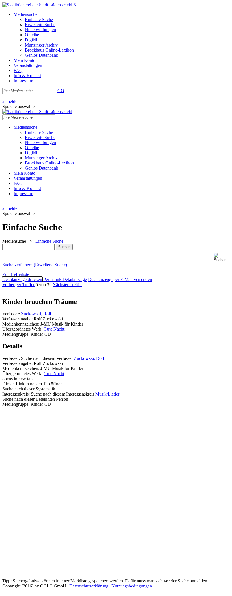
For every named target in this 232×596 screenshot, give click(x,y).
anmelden (11, 101)
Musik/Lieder (107, 394)
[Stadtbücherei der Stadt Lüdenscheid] (37, 4)
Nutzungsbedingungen (131, 586)
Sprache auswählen (19, 106)
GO (60, 90)
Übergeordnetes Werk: (23, 329)
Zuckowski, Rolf (36, 313)
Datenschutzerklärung (88, 586)
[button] (222, 257)
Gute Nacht (54, 329)
